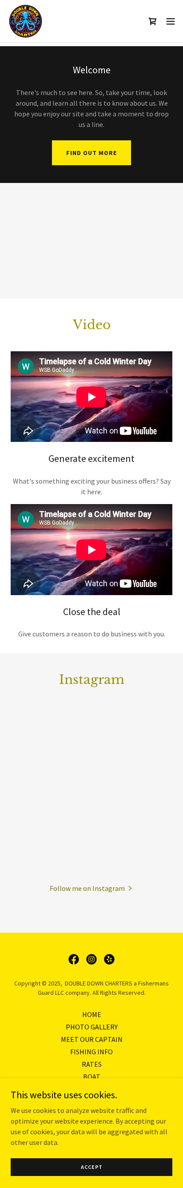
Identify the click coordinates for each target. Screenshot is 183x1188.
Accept (92, 1167)
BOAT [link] (91, 1076)
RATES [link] (92, 1064)
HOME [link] (91, 1014)
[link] (25, 21)
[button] (170, 21)
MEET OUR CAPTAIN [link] (92, 1039)
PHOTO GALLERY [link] (92, 1026)
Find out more (91, 153)
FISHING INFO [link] (91, 1051)
